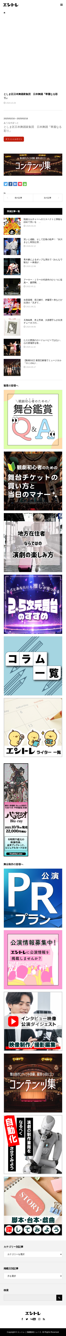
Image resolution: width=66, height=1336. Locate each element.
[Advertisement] (33, 53)
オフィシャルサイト (14, 139)
